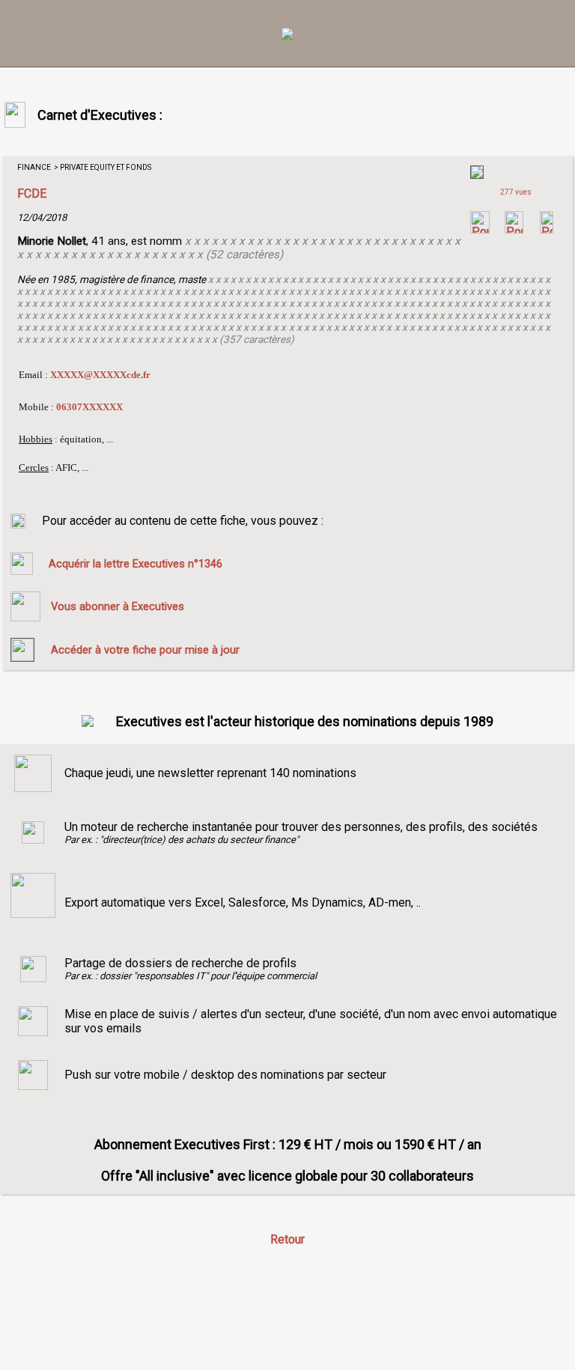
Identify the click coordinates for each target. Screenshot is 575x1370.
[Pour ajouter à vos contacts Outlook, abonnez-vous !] (514, 229)
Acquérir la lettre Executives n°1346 (135, 563)
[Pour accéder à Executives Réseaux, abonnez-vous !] (480, 229)
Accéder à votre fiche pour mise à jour (145, 650)
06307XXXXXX (89, 406)
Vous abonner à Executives (117, 606)
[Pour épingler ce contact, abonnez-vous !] (546, 229)
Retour (287, 1239)
